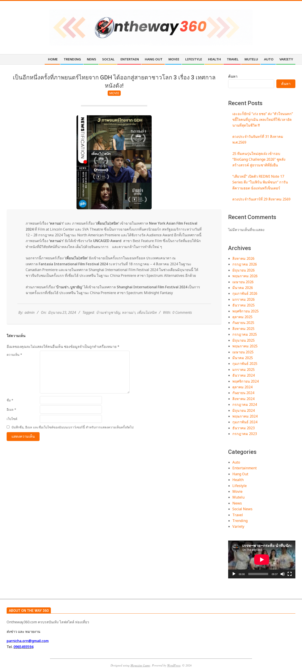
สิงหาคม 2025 (243, 328)
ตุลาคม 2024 (242, 387)
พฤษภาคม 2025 (245, 346)
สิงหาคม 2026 (243, 258)
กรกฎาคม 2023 (244, 433)
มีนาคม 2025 (242, 357)
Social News (242, 508)
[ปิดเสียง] (282, 574)
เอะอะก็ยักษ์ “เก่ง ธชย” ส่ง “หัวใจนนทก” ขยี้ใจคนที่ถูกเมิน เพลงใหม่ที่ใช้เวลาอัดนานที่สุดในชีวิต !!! (262, 119)
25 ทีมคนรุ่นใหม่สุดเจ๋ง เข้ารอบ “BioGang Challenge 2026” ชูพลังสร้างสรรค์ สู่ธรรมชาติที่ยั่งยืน (258, 159)
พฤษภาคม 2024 (245, 416)
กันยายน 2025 (243, 322)
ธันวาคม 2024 (243, 375)
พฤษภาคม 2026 (245, 275)
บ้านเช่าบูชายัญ (108, 312)
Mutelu (238, 497)
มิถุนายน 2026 (243, 270)
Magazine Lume (140, 665)
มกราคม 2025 (243, 369)
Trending (240, 520)
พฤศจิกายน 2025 (245, 311)
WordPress (173, 665)
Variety (238, 526)
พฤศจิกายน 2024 (245, 381)
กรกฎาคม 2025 (244, 334)
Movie (114, 93)
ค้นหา (232, 76)
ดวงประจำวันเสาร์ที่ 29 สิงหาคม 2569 (261, 199)
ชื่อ (10, 400)
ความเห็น (14, 354)
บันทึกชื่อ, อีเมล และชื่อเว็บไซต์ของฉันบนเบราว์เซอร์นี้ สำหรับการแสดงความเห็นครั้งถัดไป (72, 427)
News (237, 503)
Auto (236, 462)
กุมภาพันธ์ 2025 (244, 363)
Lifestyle (239, 485)
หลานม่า (128, 312)
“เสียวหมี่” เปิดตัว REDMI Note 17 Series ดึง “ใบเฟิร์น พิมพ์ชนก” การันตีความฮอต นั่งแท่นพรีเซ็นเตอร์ (260, 182)
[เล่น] (234, 574)
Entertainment (244, 468)
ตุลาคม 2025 (242, 316)
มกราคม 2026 (243, 299)
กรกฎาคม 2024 (244, 404)
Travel (237, 514)
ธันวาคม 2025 (243, 305)
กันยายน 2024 (243, 392)
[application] (261, 559)
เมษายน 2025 (243, 352)
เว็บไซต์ (12, 419)
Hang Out (240, 474)
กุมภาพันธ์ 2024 (244, 422)
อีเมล (11, 409)
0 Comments (182, 312)
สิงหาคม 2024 (243, 398)
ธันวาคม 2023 (243, 428)
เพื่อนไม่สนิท (147, 312)
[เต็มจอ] (289, 574)
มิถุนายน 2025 (243, 340)
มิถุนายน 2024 (243, 410)
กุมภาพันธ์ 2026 (244, 293)
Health (238, 479)
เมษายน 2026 (243, 281)
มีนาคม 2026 (242, 287)
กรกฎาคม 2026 (244, 264)
